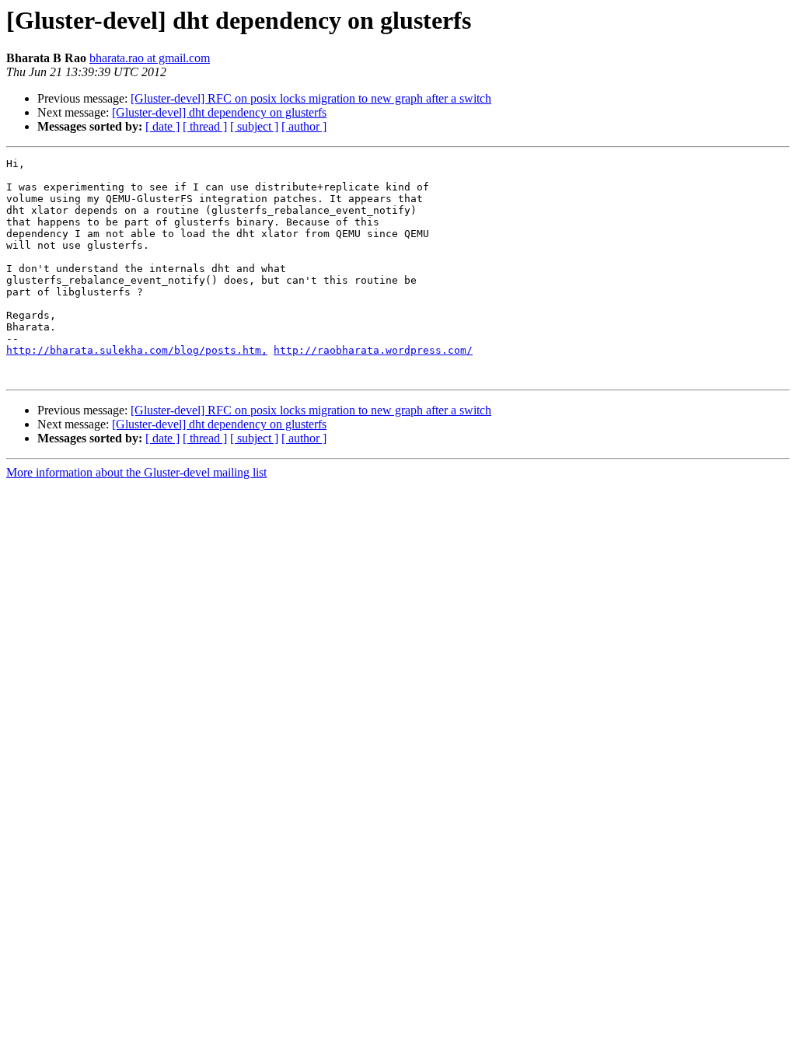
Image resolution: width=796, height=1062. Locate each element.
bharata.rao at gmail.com (149, 58)
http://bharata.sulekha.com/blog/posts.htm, (136, 350)
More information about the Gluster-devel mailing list (136, 472)
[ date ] (162, 126)
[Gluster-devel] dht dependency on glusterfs (219, 112)
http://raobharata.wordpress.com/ (373, 350)
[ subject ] (254, 126)
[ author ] (303, 126)
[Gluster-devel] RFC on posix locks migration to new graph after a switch (311, 98)
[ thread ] (205, 126)
